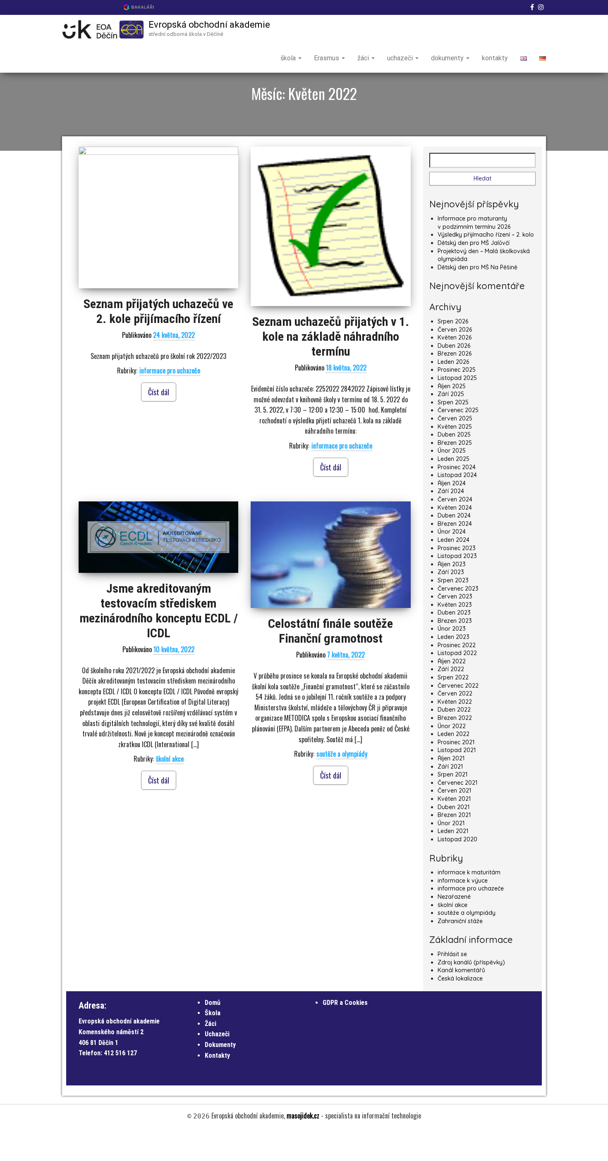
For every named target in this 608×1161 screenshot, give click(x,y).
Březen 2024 (455, 523)
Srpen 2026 (453, 321)
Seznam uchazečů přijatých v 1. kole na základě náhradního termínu (330, 336)
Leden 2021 (453, 831)
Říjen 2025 (452, 386)
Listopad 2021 (457, 750)
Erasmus (327, 58)
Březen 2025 (455, 442)
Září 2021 (450, 766)
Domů (212, 1003)
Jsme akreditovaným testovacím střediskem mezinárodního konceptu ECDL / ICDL (158, 610)
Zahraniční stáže (460, 921)
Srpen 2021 (452, 774)
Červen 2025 (455, 418)
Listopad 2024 (457, 475)
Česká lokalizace (460, 978)
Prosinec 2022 (457, 645)
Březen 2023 (455, 620)
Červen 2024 (455, 499)
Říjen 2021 (451, 758)
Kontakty (217, 1055)
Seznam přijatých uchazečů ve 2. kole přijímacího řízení (158, 311)
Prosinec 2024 (457, 467)
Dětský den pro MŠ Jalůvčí (474, 243)
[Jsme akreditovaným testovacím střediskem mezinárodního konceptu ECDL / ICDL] (158, 537)
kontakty (495, 58)
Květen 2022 (455, 701)
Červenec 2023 (458, 588)
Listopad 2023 (457, 556)
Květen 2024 (455, 507)
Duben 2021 (453, 807)
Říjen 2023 (452, 564)
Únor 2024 (452, 531)
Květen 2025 (455, 426)
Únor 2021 (451, 823)
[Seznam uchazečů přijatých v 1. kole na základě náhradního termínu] (330, 226)
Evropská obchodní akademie (209, 24)
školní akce (170, 759)
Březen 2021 (454, 815)
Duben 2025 (454, 434)
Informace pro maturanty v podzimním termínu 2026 (474, 222)
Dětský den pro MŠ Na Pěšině (477, 267)
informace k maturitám (469, 872)
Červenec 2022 (458, 685)
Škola (212, 1013)
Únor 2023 (452, 628)
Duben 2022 (454, 709)
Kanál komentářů (461, 970)
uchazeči (400, 58)
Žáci (210, 1024)
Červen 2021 (454, 790)
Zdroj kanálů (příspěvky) (471, 962)
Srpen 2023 (453, 580)
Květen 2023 (455, 604)
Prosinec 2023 (457, 548)
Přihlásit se (452, 954)
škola (288, 58)
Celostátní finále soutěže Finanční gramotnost (330, 631)
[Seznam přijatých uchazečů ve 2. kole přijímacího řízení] (158, 217)
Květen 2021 (454, 798)
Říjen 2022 (452, 661)
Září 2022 (451, 669)
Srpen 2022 (453, 677)
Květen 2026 (455, 337)
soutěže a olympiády (341, 754)
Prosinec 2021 (456, 742)
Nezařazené (454, 896)
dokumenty (448, 58)
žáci (364, 58)
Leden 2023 (453, 637)
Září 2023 (451, 572)
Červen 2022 (455, 693)
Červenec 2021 (457, 782)
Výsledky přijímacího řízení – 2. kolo (486, 234)
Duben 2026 (454, 345)
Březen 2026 (455, 353)
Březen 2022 (455, 718)
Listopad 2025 (457, 378)
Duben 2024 (454, 515)
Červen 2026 (455, 329)
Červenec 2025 (458, 410)
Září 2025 (451, 394)
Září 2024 (451, 491)
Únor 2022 (452, 726)
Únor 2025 (452, 450)
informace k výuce (463, 880)
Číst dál (158, 392)
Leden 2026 (453, 362)
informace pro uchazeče (169, 370)
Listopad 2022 (457, 653)
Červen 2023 (455, 596)
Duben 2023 (454, 612)
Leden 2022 (453, 734)
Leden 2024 (453, 540)
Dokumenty (220, 1045)
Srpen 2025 (453, 402)
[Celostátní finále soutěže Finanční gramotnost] (330, 554)
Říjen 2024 (452, 483)
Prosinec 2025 (457, 369)
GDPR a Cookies (345, 1003)
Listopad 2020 (457, 839)
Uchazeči (217, 1034)
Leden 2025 (453, 459)
